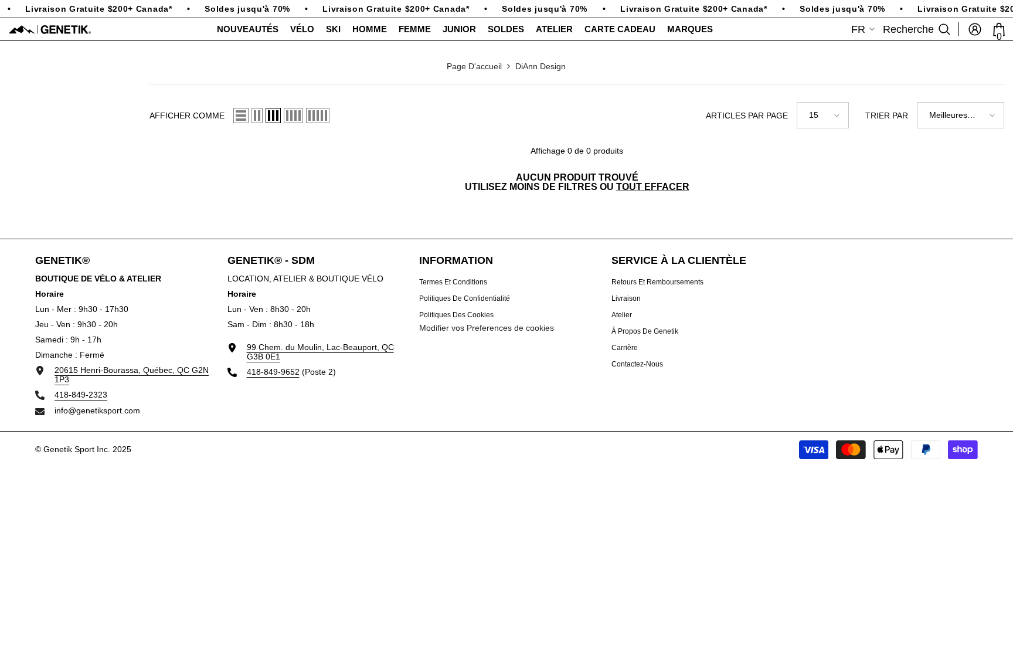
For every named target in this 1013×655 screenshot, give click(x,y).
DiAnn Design (540, 66)
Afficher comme (187, 115)
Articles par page (747, 115)
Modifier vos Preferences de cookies (486, 327)
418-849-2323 (81, 394)
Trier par (886, 115)
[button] (241, 115)
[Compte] (975, 29)
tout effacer (652, 187)
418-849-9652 (273, 371)
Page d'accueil (474, 66)
